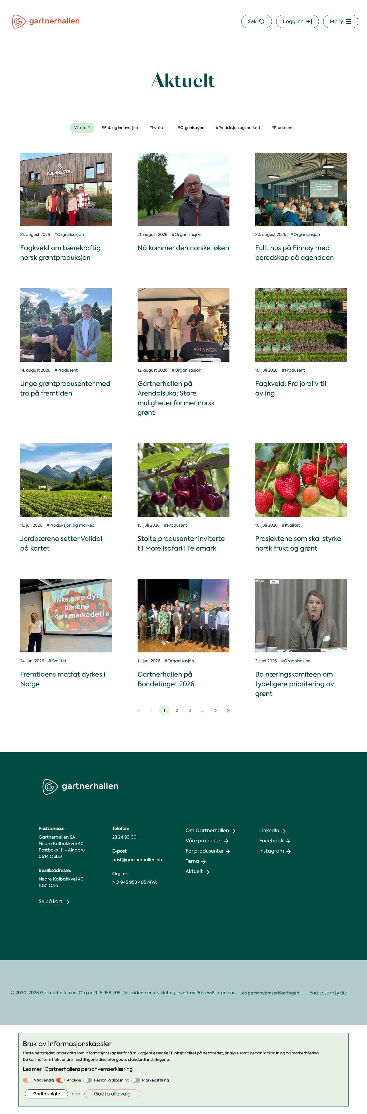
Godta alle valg (112, 1094)
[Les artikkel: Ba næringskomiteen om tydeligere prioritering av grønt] (301, 615)
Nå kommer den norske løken (183, 247)
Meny (336, 21)
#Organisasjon (191, 127)
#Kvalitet (157, 127)
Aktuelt (194, 871)
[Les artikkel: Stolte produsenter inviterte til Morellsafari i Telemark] (183, 480)
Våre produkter (204, 841)
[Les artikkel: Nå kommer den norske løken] (183, 189)
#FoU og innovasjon (120, 127)
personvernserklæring (107, 1069)
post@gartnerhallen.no (137, 860)
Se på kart (51, 901)
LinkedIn (269, 830)
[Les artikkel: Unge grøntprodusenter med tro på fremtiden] (66, 325)
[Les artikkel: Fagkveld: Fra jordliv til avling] (301, 325)
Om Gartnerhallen (207, 830)
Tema (192, 861)
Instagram (271, 851)
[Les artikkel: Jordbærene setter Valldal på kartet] (66, 480)
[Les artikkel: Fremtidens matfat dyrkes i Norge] (66, 615)
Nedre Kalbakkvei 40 (61, 879)
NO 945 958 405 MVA (134, 882)
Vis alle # (82, 127)
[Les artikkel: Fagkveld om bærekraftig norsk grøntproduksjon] (66, 189)
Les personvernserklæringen (269, 993)
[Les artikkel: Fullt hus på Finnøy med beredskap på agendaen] (301, 189)
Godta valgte (46, 1094)
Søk (252, 21)
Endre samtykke (328, 993)
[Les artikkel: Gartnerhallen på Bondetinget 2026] (183, 615)
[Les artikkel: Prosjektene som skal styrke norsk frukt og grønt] (301, 480)
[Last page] (228, 710)
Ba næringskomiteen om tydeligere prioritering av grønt (294, 684)
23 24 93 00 (124, 837)
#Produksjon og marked (238, 127)
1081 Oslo (48, 885)
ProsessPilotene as (215, 993)
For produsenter (205, 851)
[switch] (27, 1080)
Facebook (271, 841)
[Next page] (215, 710)
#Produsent (282, 127)
